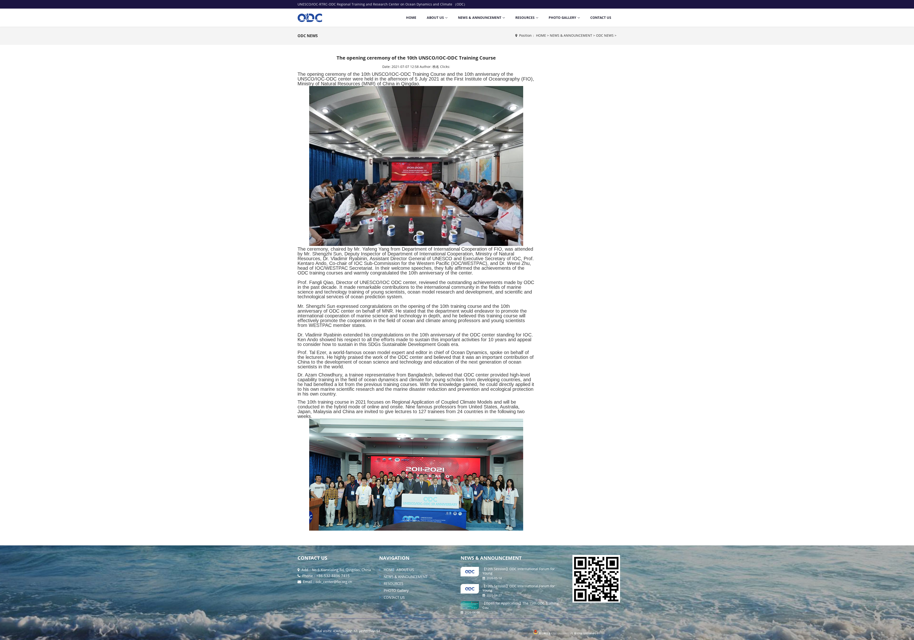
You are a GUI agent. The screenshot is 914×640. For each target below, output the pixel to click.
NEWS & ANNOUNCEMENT (479, 17)
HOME (411, 17)
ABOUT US (435, 17)
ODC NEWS (308, 35)
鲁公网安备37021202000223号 (556, 633)
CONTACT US (600, 17)
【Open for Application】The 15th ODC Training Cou (520, 605)
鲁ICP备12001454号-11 (587, 633)
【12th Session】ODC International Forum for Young (518, 571)
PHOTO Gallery (562, 17)
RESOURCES (525, 17)
